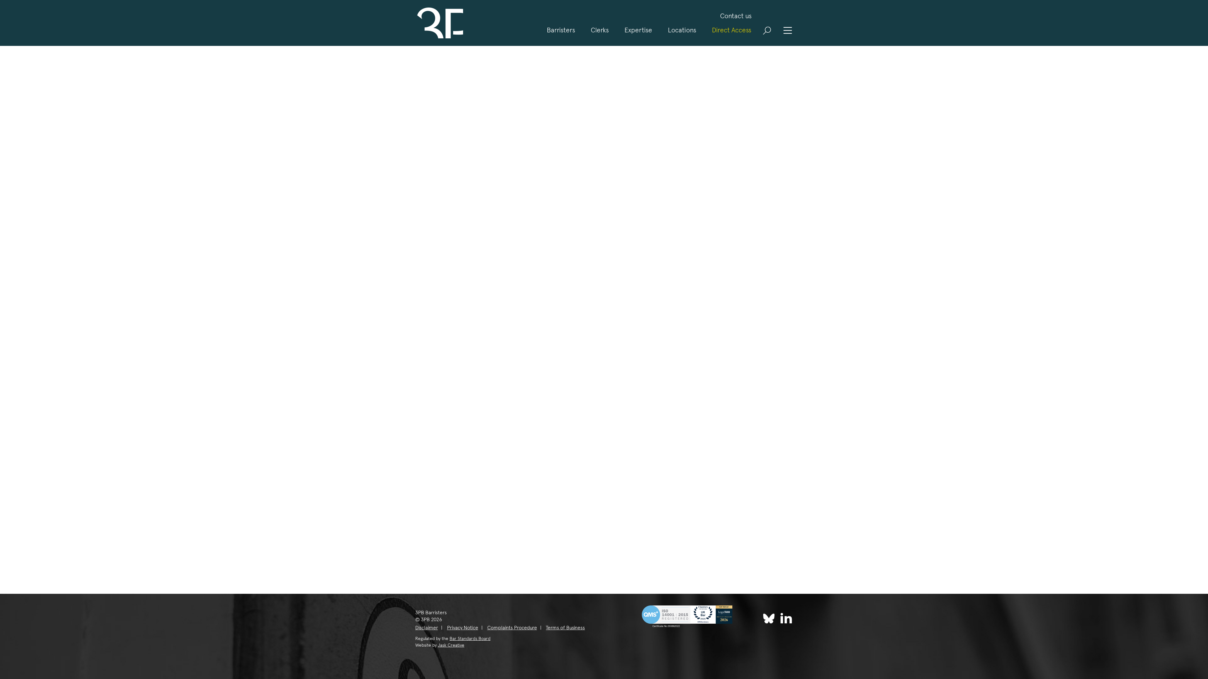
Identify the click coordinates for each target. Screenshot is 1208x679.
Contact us (736, 16)
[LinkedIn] (786, 617)
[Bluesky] (769, 619)
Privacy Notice (462, 628)
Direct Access (731, 30)
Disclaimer (426, 628)
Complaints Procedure (512, 628)
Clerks (600, 30)
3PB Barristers (439, 23)
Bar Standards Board (470, 638)
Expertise (638, 30)
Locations (682, 30)
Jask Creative (451, 645)
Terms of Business (565, 628)
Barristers (561, 30)
